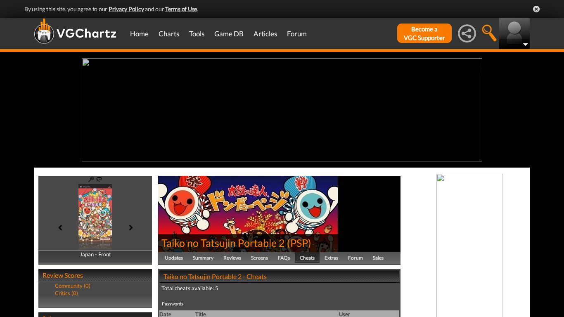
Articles (265, 33)
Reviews (232, 258)
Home (139, 33)
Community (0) (72, 285)
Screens (259, 258)
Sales (378, 258)
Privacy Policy (126, 8)
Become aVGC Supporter (424, 33)
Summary (203, 258)
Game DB (229, 33)
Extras (331, 258)
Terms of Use (181, 8)
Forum (297, 33)
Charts (169, 33)
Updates (174, 258)
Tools (196, 33)
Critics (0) (66, 293)
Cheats (307, 258)
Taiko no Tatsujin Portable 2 (223, 243)
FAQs (284, 258)
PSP (299, 243)
